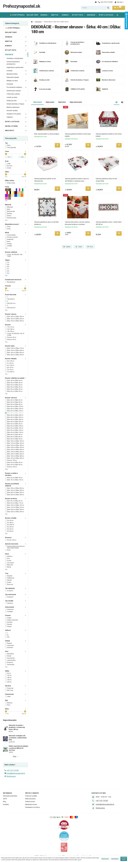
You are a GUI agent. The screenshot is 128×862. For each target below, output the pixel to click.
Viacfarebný (10, 664)
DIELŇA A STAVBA (11, 126)
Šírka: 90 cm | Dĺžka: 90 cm (14, 439)
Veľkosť (8, 630)
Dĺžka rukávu (9, 180)
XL (8, 635)
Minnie (9, 567)
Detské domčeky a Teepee (15, 104)
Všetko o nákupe (32, 793)
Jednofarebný (11, 660)
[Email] (95, 2)
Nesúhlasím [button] (115, 859)
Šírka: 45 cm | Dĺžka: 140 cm (15, 426)
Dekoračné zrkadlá (13, 77)
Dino (8, 558)
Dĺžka (7, 172)
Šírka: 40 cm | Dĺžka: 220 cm (15, 417)
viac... (6, 200)
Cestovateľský (11, 235)
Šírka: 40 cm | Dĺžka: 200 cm (15, 415)
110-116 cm (10, 327)
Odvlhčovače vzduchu (14, 91)
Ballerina (9, 556)
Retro (8, 241)
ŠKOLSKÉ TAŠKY (32, 15)
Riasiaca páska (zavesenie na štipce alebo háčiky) (16, 547)
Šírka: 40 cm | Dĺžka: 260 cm (15, 419)
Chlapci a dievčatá (12, 620)
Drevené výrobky (12, 110)
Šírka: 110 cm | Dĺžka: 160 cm (15, 443)
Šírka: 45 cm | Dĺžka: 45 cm (14, 387)
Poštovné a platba (31, 796)
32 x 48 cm (10, 522)
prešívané (10, 647)
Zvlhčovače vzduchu (13, 94)
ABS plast (10, 207)
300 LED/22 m (11, 307)
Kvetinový (10, 662)
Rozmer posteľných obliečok (12, 485)
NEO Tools (10, 690)
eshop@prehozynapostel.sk (16, 773)
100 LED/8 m (11, 299)
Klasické (9, 643)
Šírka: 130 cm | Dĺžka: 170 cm (15, 348)
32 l (8, 271)
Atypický (9, 576)
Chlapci (9, 618)
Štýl (6, 700)
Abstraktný (10, 653)
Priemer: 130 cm (12, 460)
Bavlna (9, 215)
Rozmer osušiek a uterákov (11, 474)
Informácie (7, 793)
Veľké (8, 696)
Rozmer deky (9, 346)
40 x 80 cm (10, 531)
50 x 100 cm (10, 361)
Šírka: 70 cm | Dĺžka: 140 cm (15, 480)
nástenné (10, 603)
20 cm (9, 673)
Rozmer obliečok (11, 252)
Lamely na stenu (12, 97)
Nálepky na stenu (12, 81)
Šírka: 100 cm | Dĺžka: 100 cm (15, 441)
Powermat (10, 688)
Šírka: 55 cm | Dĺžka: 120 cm (15, 430)
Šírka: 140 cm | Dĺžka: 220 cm (15, 451)
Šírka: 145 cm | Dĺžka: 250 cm (15, 318)
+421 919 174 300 (13, 770)
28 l (8, 264)
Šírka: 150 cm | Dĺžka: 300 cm (15, 458)
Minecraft (10, 565)
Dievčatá (9, 622)
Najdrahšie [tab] (62, 102)
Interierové (10, 609)
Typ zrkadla (9, 601)
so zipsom (10, 590)
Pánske (9, 626)
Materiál (8, 205)
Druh (6, 161)
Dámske (9, 624)
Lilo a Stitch (10, 563)
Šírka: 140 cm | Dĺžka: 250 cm (15, 316)
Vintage (9, 243)
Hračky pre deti (11, 101)
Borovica (9, 166)
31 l (8, 269)
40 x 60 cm (10, 529)
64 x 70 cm (10, 367)
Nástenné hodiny (12, 74)
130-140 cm (10, 331)
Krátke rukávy (11, 183)
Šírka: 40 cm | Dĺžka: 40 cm (14, 382)
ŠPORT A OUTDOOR (106, 15)
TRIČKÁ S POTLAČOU (14, 114)
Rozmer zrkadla (10, 518)
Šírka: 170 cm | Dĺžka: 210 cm (15, 507)
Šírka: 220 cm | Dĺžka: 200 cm (15, 494)
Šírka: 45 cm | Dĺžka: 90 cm (14, 462)
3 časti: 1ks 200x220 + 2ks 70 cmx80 (15, 334)
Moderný (9, 703)
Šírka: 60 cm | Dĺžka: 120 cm (15, 432)
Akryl (8, 209)
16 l (8, 262)
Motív (7, 232)
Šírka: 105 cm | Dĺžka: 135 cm (15, 505)
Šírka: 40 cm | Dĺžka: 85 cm (14, 404)
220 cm (9, 682)
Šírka (7, 709)
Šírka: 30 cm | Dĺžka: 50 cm (14, 380)
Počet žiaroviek (10, 294)
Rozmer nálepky (10, 358)
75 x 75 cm (10, 369)
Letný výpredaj (11, 147)
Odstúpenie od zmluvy (32, 807)
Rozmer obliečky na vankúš (14, 378)
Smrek (9, 168)
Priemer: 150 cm (12, 467)
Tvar (6, 573)
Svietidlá (9, 71)
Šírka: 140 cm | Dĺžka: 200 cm (15, 449)
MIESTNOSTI (9, 130)
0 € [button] (118, 8)
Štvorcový (10, 584)
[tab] (116, 102)
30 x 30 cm (10, 520)
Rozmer (8, 325)
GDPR (5, 799)
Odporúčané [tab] (37, 102)
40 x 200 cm (10, 524)
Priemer (8, 286)
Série (7, 554)
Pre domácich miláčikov (14, 87)
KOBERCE (65, 15)
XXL (8, 637)
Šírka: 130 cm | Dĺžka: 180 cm (15, 445)
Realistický (10, 239)
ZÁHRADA (43, 15)
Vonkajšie (10, 611)
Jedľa (8, 163)
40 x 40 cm (10, 527)
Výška (7, 671)
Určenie (8, 615)
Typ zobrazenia (10, 594)
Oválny (9, 582)
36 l (8, 273)
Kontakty (6, 804)
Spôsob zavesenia (11, 544)
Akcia (8, 145)
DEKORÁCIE (92, 15)
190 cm (9, 679)
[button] (123, 8)
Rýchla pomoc (11, 776)
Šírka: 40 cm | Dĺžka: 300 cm (15, 421)
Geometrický (11, 658)
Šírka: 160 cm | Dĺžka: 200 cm (15, 352)
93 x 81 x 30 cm (11, 540)
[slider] (6, 154)
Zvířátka (9, 246)
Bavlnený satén (11, 218)
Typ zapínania (10, 588)
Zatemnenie (9, 694)
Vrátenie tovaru (30, 801)
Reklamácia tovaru (31, 804)
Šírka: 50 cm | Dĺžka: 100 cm (15, 428)
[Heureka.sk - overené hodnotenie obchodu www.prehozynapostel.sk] (64, 836)
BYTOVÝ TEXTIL (77, 15)
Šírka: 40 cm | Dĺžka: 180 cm (15, 413)
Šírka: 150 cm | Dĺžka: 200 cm (15, 350)
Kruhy (8, 550)
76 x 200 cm (10, 372)
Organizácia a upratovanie (15, 67)
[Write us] (93, 808)
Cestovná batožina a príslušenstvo (13, 63)
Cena (7, 151)
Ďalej (14, 756)
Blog (4, 801)
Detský (9, 656)
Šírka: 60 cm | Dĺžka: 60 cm (14, 391)
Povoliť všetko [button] (124, 858)
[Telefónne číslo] (93, 800)
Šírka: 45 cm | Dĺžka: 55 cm (14, 501)
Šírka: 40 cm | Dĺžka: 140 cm (15, 408)
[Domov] (32, 21)
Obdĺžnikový (10, 578)
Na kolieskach (11, 282)
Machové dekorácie (13, 107)
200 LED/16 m (11, 303)
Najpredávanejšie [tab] (76, 102)
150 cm (9, 675)
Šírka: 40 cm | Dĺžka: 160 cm (15, 411)
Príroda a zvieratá (12, 237)
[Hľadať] (108, 8)
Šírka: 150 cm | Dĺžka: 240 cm (15, 321)
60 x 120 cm (10, 365)
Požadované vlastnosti (13, 279)
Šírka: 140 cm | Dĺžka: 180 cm (15, 447)
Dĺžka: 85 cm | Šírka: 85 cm (14, 434)
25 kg (8, 228)
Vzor (6, 651)
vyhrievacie (10, 645)
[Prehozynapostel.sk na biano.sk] (64, 847)
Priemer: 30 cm (11, 337)
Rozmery (8, 537)
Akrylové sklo (11, 211)
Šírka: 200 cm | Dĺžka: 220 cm (15, 354)
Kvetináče (10, 84)
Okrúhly (9, 580)
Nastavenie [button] (105, 859)
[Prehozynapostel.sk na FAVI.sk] (64, 825)
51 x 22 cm (10, 363)
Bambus (9, 213)
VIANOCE (10, 117)
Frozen (9, 560)
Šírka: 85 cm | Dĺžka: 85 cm (14, 436)
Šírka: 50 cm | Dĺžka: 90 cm (14, 477)
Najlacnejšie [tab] (50, 102)
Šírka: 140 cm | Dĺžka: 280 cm (15, 456)
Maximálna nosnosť (12, 224)
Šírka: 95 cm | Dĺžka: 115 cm (15, 503)
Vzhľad (7, 641)
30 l (8, 266)
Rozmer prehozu (11, 498)
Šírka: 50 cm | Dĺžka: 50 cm (14, 389)
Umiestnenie (9, 607)
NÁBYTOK (54, 15)
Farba (7, 187)
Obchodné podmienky (10, 796)
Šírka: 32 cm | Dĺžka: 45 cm (14, 400)
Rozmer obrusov (11, 398)
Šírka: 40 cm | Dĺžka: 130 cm (15, 406)
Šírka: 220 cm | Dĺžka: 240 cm (15, 511)
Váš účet (119, 2)
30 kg (8, 226)
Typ (6, 143)
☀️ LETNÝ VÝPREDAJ (17, 15)
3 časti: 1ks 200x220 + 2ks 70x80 (14, 255)
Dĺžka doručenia (30, 799)
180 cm (9, 677)
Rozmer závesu (10, 314)
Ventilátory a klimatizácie (15, 58)
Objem (7, 260)
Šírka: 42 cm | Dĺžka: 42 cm (14, 385)
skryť (6, 469)
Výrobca (8, 686)
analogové (10, 597)
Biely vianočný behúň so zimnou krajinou (46, 134)
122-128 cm (10, 329)
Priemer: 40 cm (11, 339)
